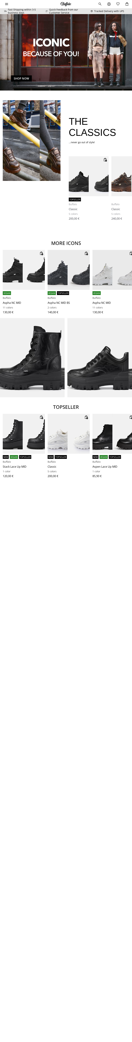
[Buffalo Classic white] (69, 434)
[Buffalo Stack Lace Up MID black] (24, 434)
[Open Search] (100, 4)
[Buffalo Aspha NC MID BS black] (69, 270)
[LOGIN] (109, 4)
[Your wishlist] (118, 4)
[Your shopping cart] (127, 4)
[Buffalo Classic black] (89, 176)
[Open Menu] (6, 4)
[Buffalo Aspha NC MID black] (24, 270)
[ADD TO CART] (105, 160)
